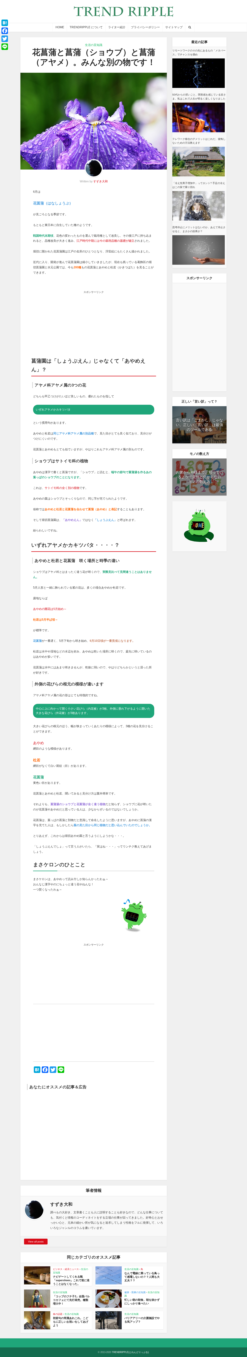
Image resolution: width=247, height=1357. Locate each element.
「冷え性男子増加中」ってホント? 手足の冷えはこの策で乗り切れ (198, 185)
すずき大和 (100, 181)
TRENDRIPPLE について (86, 27)
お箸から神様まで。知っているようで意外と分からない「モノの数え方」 (199, 477)
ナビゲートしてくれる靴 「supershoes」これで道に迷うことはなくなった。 (71, 1280)
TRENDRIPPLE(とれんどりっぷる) (130, 1352)
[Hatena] (5, 23)
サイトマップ (174, 27)
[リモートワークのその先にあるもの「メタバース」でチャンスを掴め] (198, 73)
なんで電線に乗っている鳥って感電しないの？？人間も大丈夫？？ (142, 1277)
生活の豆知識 (93, 44)
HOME (60, 27)
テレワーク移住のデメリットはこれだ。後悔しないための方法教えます (198, 141)
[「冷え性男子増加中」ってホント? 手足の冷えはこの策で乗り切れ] (198, 206)
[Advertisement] (93, 320)
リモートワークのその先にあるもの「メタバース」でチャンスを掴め (198, 52)
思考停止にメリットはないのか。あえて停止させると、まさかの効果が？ (198, 229)
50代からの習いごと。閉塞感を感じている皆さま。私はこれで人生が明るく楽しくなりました (199, 96)
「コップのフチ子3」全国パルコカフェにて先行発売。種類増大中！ (71, 1300)
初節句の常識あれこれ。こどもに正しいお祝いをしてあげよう (70, 1321)
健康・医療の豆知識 (135, 1292)
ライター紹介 (116, 27)
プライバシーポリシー (145, 27)
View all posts (36, 1241)
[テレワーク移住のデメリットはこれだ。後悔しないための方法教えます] (198, 161)
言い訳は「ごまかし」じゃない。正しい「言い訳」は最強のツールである (199, 425)
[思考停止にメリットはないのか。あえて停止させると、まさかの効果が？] (198, 250)
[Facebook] (5, 31)
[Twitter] (5, 39)
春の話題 (57, 1314)
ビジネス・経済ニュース (66, 1269)
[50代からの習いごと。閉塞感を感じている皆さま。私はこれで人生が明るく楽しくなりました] (198, 117)
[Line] (5, 47)
